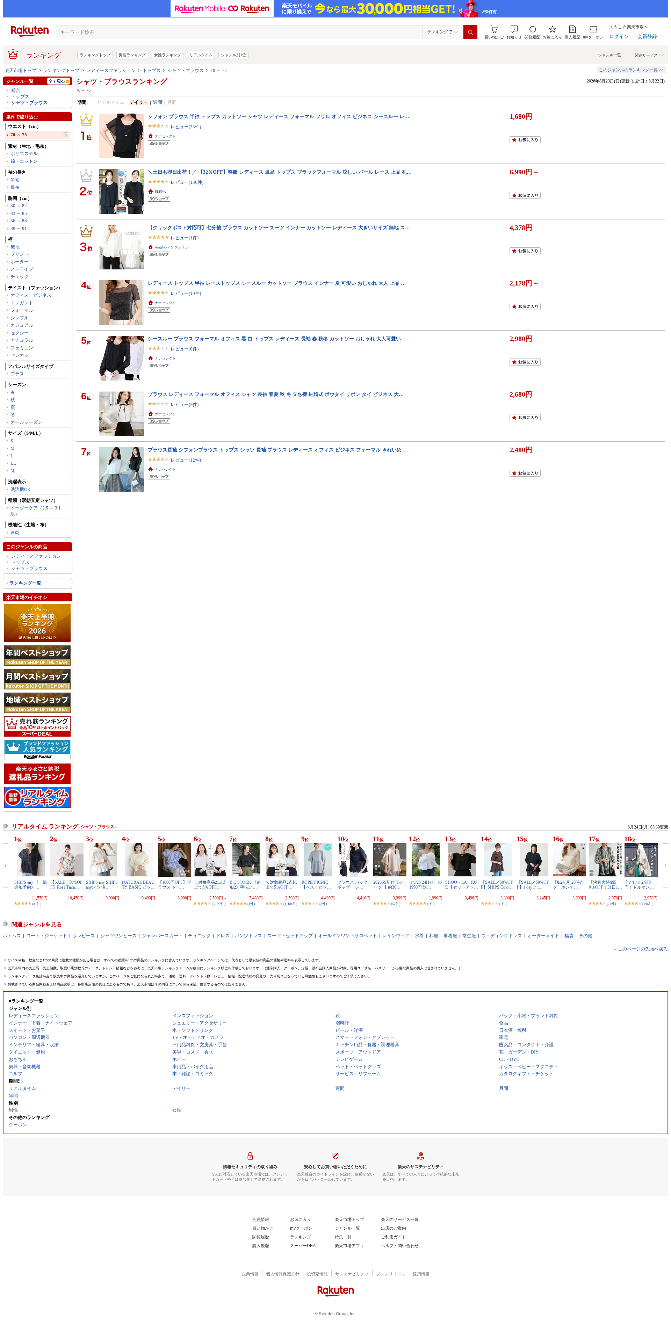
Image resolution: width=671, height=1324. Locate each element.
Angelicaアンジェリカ (171, 247)
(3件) (323, 904)
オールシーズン (26, 422)
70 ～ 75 (218, 70)
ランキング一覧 (25, 583)
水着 (419, 935)
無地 (15, 246)
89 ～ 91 (18, 228)
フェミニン (21, 347)
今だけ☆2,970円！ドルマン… (639, 885)
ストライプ (21, 269)
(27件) (611, 904)
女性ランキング (167, 55)
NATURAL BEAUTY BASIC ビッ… (138, 885)
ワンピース (83, 935)
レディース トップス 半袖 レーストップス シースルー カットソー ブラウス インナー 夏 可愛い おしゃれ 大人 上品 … (277, 283)
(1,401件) (290, 904)
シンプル (19, 317)
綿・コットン (24, 161)
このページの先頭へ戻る (643, 949)
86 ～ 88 (18, 220)
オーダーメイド (543, 935)
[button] (514, 32)
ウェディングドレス (501, 935)
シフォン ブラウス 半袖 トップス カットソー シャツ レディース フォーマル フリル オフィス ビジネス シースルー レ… (278, 116)
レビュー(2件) (185, 404)
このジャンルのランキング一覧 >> (631, 69)
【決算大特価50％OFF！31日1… (605, 885)
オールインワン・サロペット (347, 935)
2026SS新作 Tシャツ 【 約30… (388, 885)
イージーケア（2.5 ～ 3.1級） (35, 510)
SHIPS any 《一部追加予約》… (30, 885)
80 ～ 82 (18, 205)
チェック (19, 276)
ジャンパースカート (162, 935)
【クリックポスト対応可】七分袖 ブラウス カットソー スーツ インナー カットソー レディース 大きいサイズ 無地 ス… (279, 227)
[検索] (470, 32)
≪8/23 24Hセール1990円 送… (425, 885)
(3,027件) (218, 904)
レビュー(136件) (187, 182)
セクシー (19, 332)
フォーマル (21, 310)
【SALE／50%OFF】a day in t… (533, 885)
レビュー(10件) (186, 293)
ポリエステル (24, 153)
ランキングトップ (95, 55)
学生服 (469, 935)
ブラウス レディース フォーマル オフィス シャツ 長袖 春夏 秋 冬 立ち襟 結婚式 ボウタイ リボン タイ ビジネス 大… (276, 394)
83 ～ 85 (18, 213)
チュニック (199, 935)
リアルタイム (200, 55)
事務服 (450, 935)
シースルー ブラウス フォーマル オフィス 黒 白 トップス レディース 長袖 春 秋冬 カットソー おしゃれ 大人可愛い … (277, 338)
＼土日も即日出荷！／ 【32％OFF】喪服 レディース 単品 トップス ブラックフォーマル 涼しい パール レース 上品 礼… (280, 172)
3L (13, 470)
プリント (19, 254)
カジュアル (21, 325)
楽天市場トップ (20, 70)
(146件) (647, 904)
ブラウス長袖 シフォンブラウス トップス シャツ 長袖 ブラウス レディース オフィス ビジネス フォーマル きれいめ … (278, 450)
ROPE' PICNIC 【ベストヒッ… (316, 885)
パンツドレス (248, 935)
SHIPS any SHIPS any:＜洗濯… (102, 885)
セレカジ (19, 355)
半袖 (15, 179)
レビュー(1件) (185, 237)
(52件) (395, 904)
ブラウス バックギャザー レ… (352, 885)
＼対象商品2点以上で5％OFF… (209, 885)
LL (13, 463)
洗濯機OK (20, 489)
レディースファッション (111, 70)
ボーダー (19, 261)
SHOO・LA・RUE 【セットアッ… (461, 885)
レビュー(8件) (185, 349)
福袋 (568, 935)
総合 (15, 90)
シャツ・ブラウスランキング (121, 81)
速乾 (15, 532)
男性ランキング (132, 55)
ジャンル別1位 (233, 55)
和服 (433, 935)
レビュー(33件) (186, 126)
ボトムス (12, 935)
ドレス (223, 935)
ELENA (160, 192)
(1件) (251, 904)
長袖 (15, 187)
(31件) (36, 904)
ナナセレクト (165, 136)
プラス (17, 373)
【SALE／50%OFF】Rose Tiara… (66, 885)
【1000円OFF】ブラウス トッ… (174, 885)
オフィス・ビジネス (30, 295)
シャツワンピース (118, 935)
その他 (585, 935)
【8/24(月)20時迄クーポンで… (568, 885)
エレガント (21, 302)
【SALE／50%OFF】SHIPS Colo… (497, 885)
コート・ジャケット (46, 935)
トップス (152, 70)
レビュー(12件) (186, 460)
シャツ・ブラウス (185, 70)
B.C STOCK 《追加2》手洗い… (245, 885)
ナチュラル (21, 340)
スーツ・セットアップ (290, 935)
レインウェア (396, 935)
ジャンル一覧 (609, 55)
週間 (157, 102)
